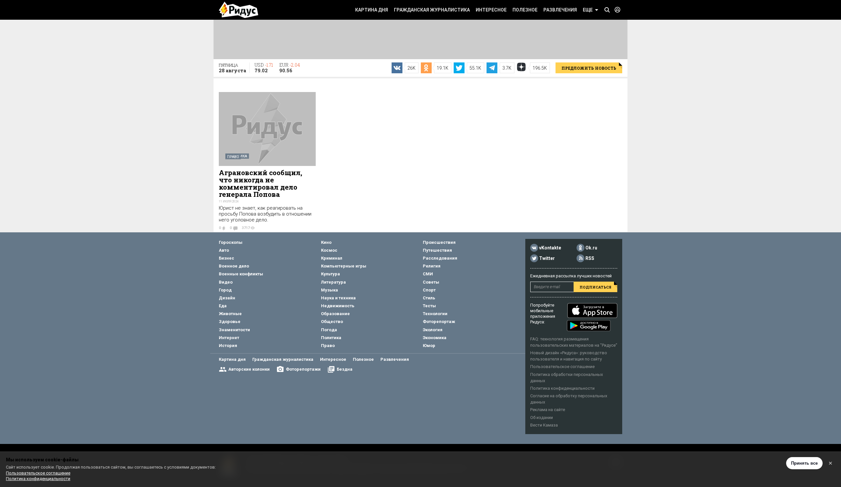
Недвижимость (337, 305)
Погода (329, 329)
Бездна (344, 369)
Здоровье (229, 321)
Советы (431, 282)
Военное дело (234, 266)
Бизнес (226, 258)
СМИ (428, 273)
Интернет (229, 337)
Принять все (804, 463)
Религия (432, 266)
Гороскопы (230, 242)
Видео (226, 282)
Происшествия (439, 242)
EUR (289, 68)
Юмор (429, 345)
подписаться (595, 287)
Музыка (329, 290)
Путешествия (437, 250)
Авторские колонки (249, 369)
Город (225, 290)
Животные (230, 313)
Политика (331, 337)
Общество (332, 321)
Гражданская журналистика (432, 9)
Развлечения (560, 9)
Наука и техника (338, 297)
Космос (329, 250)
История (228, 345)
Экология (433, 329)
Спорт (429, 290)
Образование (335, 313)
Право (233, 157)
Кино (326, 242)
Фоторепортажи (303, 369)
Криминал (331, 258)
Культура (330, 273)
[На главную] (238, 10)
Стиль (429, 297)
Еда (223, 305)
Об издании (541, 417)
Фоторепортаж (439, 321)
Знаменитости (234, 329)
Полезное (524, 9)
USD (264, 68)
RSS (589, 258)
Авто (224, 250)
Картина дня (371, 9)
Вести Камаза (544, 425)
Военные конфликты (241, 273)
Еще (588, 9)
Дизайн (227, 297)
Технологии (435, 313)
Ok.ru (591, 247)
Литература (333, 282)
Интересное (491, 9)
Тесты (429, 305)
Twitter (547, 258)
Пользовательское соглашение (562, 366)
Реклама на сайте (547, 409)
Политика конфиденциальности (562, 388)
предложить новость (588, 68)
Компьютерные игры (343, 266)
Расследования (440, 258)
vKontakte (550, 247)
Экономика (434, 337)
